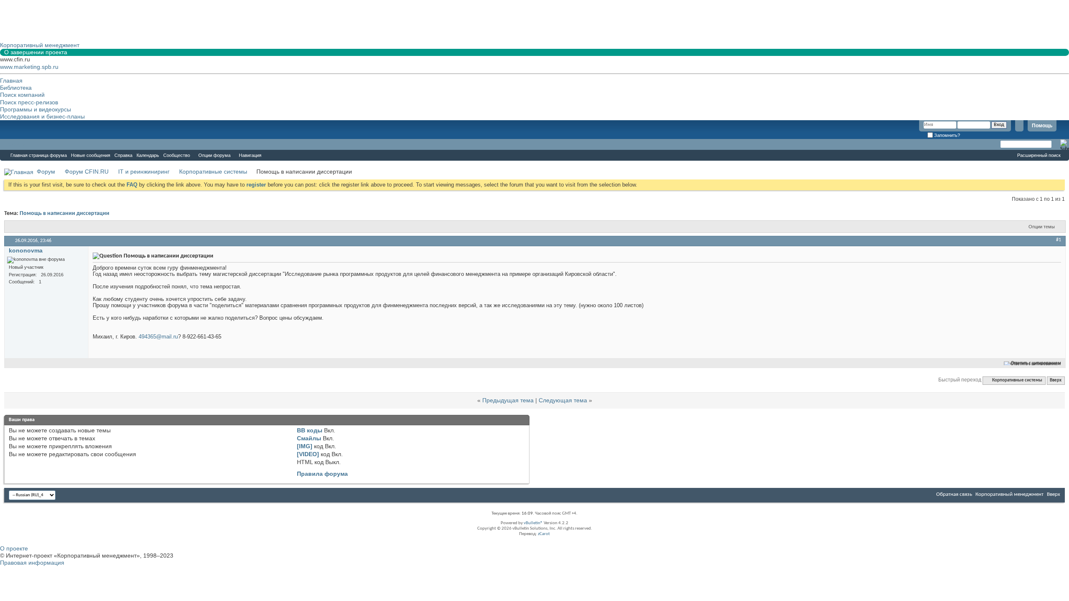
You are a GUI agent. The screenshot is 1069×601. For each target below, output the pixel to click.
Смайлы (309, 438)
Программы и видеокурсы (35, 109)
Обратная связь (954, 494)
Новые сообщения (90, 155)
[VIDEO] (308, 454)
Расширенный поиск (1039, 155)
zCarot (544, 534)
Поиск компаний (22, 94)
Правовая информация (32, 562)
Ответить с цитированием (1036, 363)
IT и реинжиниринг (144, 171)
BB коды (309, 430)
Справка (123, 155)
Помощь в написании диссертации (64, 213)
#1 (1058, 239)
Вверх (1055, 380)
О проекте (14, 548)
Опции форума (214, 155)
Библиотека (16, 87)
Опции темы (1041, 226)
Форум (16, 144)
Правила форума (322, 473)
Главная (11, 80)
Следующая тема (563, 400)
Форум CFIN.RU (87, 171)
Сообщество (176, 155)
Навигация (250, 155)
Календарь (148, 155)
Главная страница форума (38, 155)
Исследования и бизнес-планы (42, 116)
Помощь (1042, 126)
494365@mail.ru (158, 336)
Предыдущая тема (508, 400)
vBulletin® (533, 523)
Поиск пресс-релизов (29, 102)
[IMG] (304, 446)
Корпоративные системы (213, 171)
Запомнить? (946, 135)
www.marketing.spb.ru (29, 66)
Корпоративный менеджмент (1009, 494)
